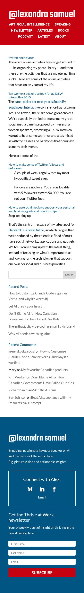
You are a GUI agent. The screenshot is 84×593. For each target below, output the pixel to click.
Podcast (25, 36)
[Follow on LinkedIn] (42, 489)
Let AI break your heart (25, 306)
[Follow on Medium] (30, 489)
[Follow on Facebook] (54, 489)
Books (63, 30)
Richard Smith (18, 390)
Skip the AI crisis (44, 390)
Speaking (63, 24)
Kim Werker (17, 377)
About (60, 36)
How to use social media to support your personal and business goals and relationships (41, 209)
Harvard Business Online (26, 230)
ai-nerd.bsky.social (21, 351)
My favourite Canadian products (44, 370)
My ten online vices (21, 57)
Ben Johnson (17, 397)
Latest (44, 36)
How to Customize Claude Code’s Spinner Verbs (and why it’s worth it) (38, 357)
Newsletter (21, 30)
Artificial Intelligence (29, 24)
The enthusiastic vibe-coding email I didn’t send (41, 326)
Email (42, 497)
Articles (45, 30)
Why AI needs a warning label (29, 334)
